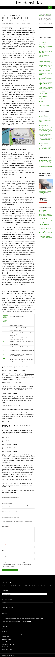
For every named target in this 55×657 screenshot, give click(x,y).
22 (2, 490)
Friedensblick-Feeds (45, 207)
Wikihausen (4, 613)
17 (2, 451)
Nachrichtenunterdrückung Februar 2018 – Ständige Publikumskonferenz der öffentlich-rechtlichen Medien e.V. (46, 129)
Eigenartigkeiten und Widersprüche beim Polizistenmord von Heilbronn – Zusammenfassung (45, 46)
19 (2, 465)
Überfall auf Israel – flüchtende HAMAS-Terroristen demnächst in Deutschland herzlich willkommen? (46, 89)
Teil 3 (4, 337)
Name (4, 544)
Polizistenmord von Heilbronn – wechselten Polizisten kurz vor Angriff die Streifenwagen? (45, 67)
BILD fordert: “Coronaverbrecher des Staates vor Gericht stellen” (45, 83)
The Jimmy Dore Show (7, 646)
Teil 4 (4, 341)
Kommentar (5, 526)
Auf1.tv (5, 631)
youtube (41, 618)
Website (4, 556)
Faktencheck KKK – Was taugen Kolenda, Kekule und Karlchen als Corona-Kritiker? (46, 95)
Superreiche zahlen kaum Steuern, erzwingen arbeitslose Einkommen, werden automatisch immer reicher (45, 162)
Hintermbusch (5, 623)
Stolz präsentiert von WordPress (8, 655)
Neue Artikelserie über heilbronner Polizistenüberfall (5, 318)
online (42, 31)
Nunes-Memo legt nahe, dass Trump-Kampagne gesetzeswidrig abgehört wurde (46, 134)
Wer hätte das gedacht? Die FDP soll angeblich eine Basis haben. (45, 78)
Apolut (3, 628)
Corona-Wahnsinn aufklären (45, 59)
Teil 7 (4, 354)
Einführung (5, 324)
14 (2, 441)
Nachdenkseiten (5, 626)
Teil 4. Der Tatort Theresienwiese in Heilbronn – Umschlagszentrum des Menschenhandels (18, 505)
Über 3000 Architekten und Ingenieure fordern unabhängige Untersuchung (45, 191)
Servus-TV (4, 634)
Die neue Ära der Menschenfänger (42, 41)
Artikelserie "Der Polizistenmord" (10, 497)
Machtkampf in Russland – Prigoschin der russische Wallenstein (45, 100)
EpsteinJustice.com (6, 639)
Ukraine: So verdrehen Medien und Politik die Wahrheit (45, 167)
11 (12, 184)
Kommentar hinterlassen (24, 23)
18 (30, 241)
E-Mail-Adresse (6, 550)
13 (2, 437)
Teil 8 (4, 358)
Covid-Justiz (28, 621)
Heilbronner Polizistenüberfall (10, 12)
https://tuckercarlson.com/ (8, 644)
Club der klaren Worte (7, 616)
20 (2, 479)
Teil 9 (4, 361)
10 (2, 421)
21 (2, 483)
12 (16, 188)
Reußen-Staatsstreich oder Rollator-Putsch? (45, 120)
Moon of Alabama (6, 641)
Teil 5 (4, 346)
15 (2, 444)
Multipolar (4, 610)
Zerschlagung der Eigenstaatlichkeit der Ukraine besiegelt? (45, 62)
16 (2, 448)
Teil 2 (4, 332)
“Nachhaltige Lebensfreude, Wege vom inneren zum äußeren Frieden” (17, 585)
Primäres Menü (53, 7)
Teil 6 (4, 350)
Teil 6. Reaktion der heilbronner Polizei (10, 511)
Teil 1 (4, 327)
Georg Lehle (13, 23)
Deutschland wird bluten (44, 70)
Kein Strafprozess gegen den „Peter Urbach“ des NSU (45, 104)
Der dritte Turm (46, 193)
